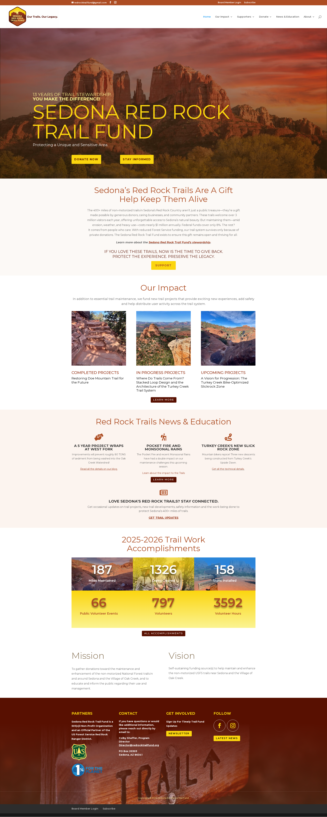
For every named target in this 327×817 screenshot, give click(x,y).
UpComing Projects (223, 372)
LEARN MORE (163, 399)
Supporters (244, 17)
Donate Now (86, 159)
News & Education (287, 17)
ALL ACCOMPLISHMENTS (163, 633)
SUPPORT (163, 265)
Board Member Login (229, 3)
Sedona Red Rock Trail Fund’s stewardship (179, 242)
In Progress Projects (160, 372)
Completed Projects (95, 372)
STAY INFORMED (137, 159)
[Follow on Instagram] (233, 726)
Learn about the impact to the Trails (163, 473)
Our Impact (222, 17)
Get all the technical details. (228, 468)
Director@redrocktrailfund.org (139, 745)
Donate (263, 17)
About (307, 17)
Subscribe (249, 3)
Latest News (227, 738)
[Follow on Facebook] (219, 726)
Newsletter (179, 733)
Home (207, 17)
